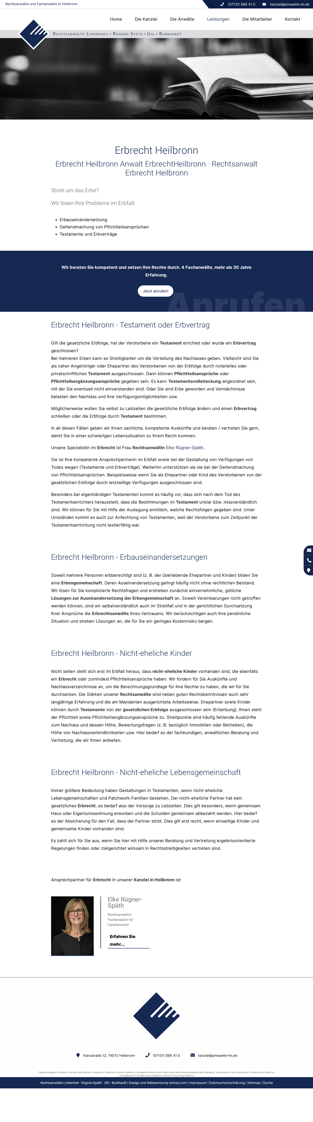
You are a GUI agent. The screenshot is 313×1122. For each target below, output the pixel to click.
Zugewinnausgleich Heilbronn (53, 1072)
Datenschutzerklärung (227, 1083)
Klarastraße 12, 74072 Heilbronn (109, 1055)
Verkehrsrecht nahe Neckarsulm (232, 1072)
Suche (268, 1083)
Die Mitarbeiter (257, 19)
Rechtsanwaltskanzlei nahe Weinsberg (195, 1072)
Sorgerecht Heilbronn (104, 1072)
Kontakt (292, 19)
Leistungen (218, 19)
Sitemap (253, 1083)
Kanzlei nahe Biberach (80, 1072)
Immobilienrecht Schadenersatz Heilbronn (140, 1075)
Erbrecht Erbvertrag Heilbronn (178, 1075)
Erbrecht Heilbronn (125, 1072)
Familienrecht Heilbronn (262, 1072)
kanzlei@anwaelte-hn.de (289, 4)
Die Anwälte (182, 19)
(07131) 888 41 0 (166, 1055)
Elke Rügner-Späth (185, 447)
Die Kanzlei (146, 19)
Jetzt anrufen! (155, 291)
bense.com (178, 1083)
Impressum (198, 1083)
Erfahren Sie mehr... (122, 940)
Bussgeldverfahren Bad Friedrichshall (156, 1072)
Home (116, 19)
